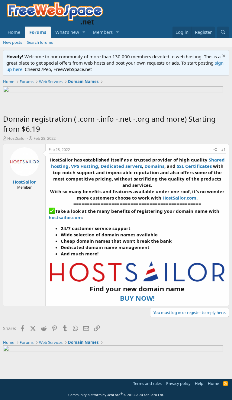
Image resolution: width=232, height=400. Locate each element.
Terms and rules (147, 383)
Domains (154, 166)
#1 (223, 149)
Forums (37, 32)
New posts (12, 42)
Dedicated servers (121, 166)
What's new (67, 32)
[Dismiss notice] (223, 56)
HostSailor (16, 138)
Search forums (40, 42)
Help (199, 383)
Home (14, 32)
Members (103, 32)
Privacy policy (178, 383)
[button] (84, 32)
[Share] (215, 149)
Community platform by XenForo (116, 394)
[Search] (223, 32)
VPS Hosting (84, 166)
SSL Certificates (194, 166)
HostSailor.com (179, 198)
